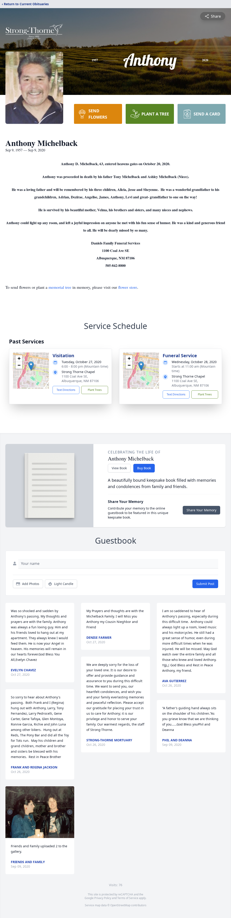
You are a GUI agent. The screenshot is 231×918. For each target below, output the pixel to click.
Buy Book (144, 468)
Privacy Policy (102, 898)
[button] (31, 366)
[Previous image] (10, 812)
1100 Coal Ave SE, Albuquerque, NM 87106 (80, 378)
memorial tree (60, 287)
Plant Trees (95, 390)
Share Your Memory (201, 510)
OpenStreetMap (120, 905)
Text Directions (66, 390)
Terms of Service (127, 898)
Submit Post (205, 584)
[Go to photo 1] (38, 835)
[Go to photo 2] (41, 835)
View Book (119, 468)
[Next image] (69, 812)
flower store (127, 287)
